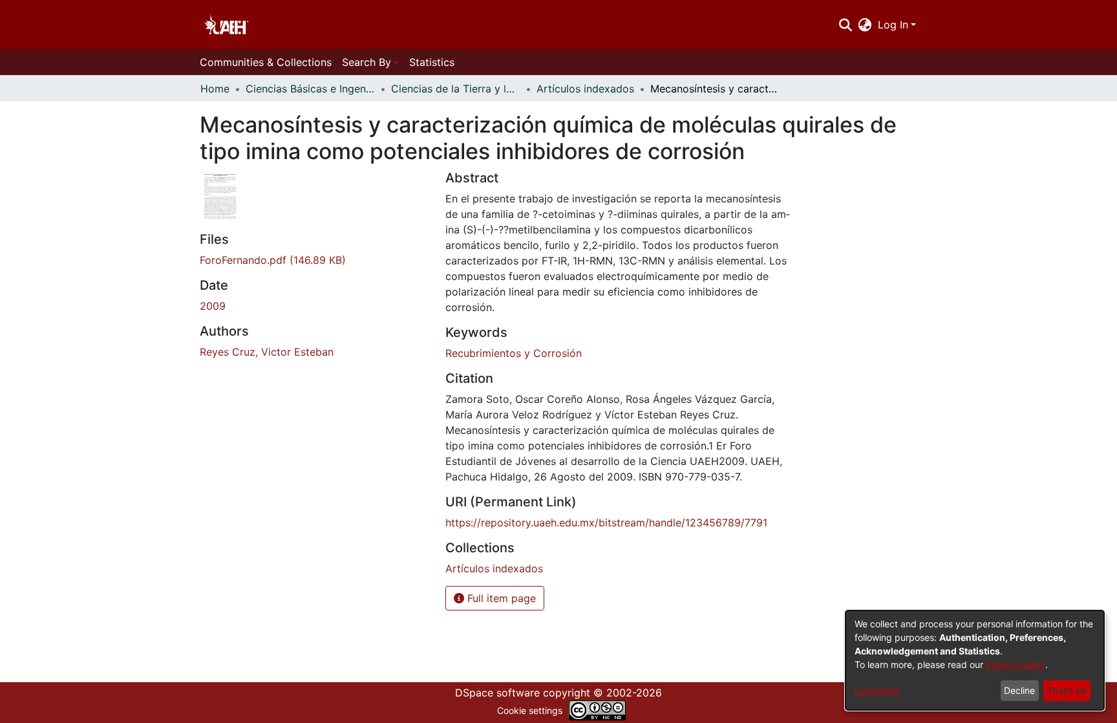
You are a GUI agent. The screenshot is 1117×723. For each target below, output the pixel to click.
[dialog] (975, 660)
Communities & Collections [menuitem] (266, 62)
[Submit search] (845, 24)
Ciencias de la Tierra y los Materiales (455, 88)
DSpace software (497, 692)
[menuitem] (865, 24)
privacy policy (1015, 664)
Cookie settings (529, 710)
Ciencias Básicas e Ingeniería (310, 88)
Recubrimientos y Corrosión (513, 353)
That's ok (1067, 690)
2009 (213, 305)
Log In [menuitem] (893, 24)
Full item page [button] (500, 598)
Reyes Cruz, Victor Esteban (267, 351)
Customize (877, 690)
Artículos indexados (585, 88)
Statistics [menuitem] (431, 62)
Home (214, 88)
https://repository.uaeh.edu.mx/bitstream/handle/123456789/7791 (606, 522)
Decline (1019, 690)
